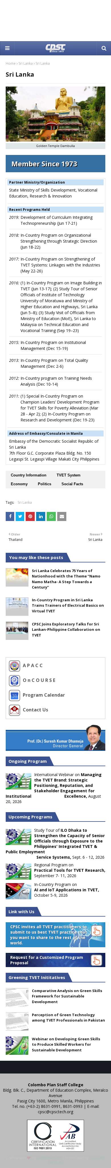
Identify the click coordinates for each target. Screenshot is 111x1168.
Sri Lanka (25, 63)
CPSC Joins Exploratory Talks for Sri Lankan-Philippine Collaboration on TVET (66, 629)
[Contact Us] (15, 710)
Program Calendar (43, 695)
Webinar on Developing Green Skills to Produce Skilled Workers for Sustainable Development (66, 1044)
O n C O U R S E (38, 680)
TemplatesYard (49, 1158)
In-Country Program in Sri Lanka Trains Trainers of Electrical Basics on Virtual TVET (68, 605)
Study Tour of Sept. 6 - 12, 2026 (55, 843)
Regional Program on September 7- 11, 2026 (69, 870)
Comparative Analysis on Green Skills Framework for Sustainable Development (67, 996)
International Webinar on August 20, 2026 (54, 788)
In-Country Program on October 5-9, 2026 (66, 890)
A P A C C (32, 665)
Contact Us (35, 710)
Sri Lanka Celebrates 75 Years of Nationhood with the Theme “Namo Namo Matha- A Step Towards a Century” (66, 579)
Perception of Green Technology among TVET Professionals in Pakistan (68, 1017)
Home (11, 63)
